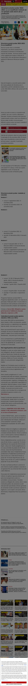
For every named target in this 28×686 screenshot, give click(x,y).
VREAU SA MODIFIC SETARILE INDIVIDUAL (14, 684)
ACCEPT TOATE (14, 682)
